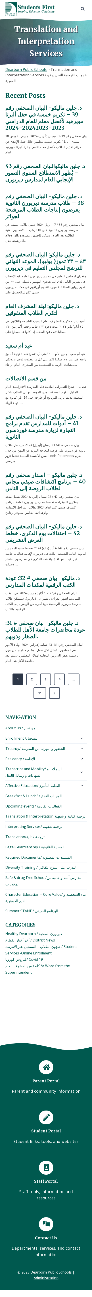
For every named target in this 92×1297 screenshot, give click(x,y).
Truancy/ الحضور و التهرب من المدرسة (35, 748)
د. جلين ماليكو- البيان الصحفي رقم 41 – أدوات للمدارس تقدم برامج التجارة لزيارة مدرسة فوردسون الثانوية (43, 426)
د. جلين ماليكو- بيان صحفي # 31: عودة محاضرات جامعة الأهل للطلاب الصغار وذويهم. (45, 630)
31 (40, 693)
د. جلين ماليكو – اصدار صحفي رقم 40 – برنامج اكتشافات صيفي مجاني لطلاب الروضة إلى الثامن (45, 482)
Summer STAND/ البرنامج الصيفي (31, 910)
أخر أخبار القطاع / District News (30, 940)
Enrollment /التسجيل (21, 738)
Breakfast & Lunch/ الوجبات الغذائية (33, 795)
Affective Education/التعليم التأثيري (32, 785)
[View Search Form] (83, 9)
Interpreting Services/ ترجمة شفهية (33, 826)
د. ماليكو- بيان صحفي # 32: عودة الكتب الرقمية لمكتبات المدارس (42, 581)
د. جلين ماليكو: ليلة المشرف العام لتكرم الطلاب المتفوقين (42, 309)
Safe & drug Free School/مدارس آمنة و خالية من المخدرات (43, 881)
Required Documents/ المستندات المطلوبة (38, 857)
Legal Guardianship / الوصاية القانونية (35, 847)
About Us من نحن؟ (20, 728)
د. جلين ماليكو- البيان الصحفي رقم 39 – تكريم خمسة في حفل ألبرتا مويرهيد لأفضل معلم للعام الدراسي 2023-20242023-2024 (44, 118)
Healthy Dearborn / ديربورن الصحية (33, 933)
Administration (46, 1277)
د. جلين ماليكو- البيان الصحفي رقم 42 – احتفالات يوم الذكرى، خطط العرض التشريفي (43, 533)
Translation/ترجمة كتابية (24, 836)
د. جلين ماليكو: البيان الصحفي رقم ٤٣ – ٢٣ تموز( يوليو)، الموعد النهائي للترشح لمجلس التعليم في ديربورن (45, 261)
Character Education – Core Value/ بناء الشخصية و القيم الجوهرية (45, 897)
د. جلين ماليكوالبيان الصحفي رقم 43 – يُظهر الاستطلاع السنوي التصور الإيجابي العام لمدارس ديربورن (45, 173)
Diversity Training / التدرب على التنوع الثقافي (41, 867)
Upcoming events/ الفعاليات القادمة (33, 806)
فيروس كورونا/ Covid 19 (24, 959)
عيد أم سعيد (18, 345)
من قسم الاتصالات (25, 378)
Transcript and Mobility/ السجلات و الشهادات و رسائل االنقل (34, 772)
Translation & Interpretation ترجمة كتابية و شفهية (45, 816)
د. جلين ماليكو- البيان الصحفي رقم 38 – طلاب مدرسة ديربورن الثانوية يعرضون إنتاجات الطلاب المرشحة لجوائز (44, 206)
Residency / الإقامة (20, 758)
